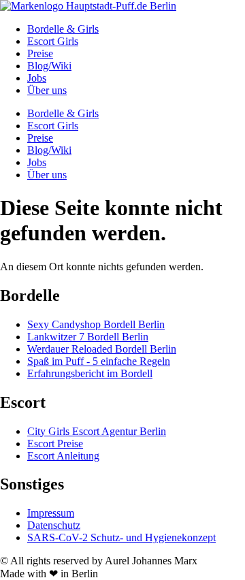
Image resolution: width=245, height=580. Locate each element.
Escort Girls (52, 41)
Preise (40, 53)
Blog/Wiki (49, 65)
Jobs (36, 78)
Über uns (47, 90)
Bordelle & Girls (63, 29)
